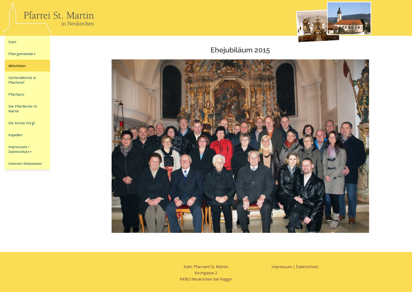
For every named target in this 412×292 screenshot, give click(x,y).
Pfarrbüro (16, 94)
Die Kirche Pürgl (21, 122)
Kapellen (15, 134)
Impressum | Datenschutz (295, 266)
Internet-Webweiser (25, 163)
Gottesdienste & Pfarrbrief (22, 80)
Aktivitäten (17, 65)
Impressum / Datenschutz (19, 149)
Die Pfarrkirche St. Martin (23, 108)
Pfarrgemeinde (20, 53)
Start (12, 41)
